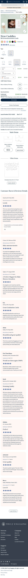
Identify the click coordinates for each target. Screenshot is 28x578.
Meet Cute (5, 459)
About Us (17, 533)
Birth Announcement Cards (7, 12)
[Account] (23, 2)
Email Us (15, 564)
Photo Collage (5, 485)
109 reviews (12, 45)
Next (24, 24)
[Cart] (26, 2)
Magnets (4, 54)
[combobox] (14, 5)
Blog (16, 537)
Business (3, 537)
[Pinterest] (8, 561)
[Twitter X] (4, 561)
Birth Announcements (11, 10)
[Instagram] (10, 561)
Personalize (14, 100)
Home (2, 10)
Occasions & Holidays (6, 535)
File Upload (3, 550)
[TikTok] (2, 561)
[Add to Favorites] (21, 16)
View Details (23, 110)
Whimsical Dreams (6, 242)
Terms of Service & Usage (6, 570)
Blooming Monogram (6, 200)
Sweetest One (5, 358)
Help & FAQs (4, 552)
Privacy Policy (4, 572)
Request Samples (5, 554)
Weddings (3, 533)
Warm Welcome (6, 274)
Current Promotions (19, 541)
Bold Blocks (5, 426)
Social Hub (17, 535)
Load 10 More (13, 511)
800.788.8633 (5, 564)
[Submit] (25, 5)
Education (3, 539)
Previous (3, 24)
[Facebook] (6, 561)
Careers (16, 539)
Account (3, 548)
